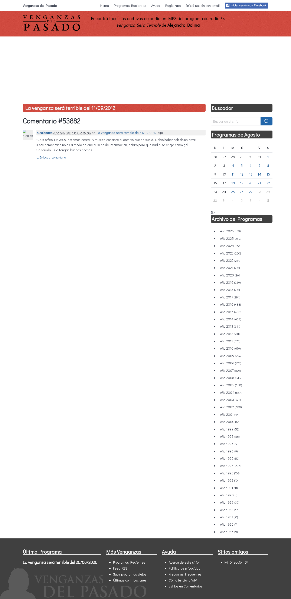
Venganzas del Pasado (40, 5)
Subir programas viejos (129, 574)
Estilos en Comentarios (185, 586)
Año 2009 (231, 355)
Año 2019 (230, 282)
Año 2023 (230, 253)
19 (241, 183)
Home (104, 5)
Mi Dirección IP (236, 562)
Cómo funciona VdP (183, 580)
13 (250, 174)
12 (241, 174)
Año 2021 (230, 267)
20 (250, 183)
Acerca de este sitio (184, 562)
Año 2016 (230, 304)
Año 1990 (228, 495)
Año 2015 (230, 312)
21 (259, 183)
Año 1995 (229, 458)
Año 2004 (231, 392)
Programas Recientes (130, 5)
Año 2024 (230, 245)
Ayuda (155, 5)
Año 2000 (230, 421)
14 (259, 174)
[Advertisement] (145, 68)
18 (233, 183)
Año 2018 (230, 289)
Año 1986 (229, 524)
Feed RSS (120, 568)
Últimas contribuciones (130, 580)
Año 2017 (230, 297)
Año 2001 (229, 414)
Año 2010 (230, 348)
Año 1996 (229, 451)
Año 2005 (231, 385)
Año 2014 (230, 319)
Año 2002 (231, 407)
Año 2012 (230, 333)
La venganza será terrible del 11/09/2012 (70, 108)
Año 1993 (230, 473)
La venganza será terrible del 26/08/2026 (60, 562)
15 (268, 174)
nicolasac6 (45, 132)
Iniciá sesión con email (203, 5)
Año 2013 (230, 326)
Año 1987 (229, 517)
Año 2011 (230, 341)
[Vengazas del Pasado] (51, 30)
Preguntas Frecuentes (185, 574)
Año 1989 (229, 502)
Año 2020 (230, 275)
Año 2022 (230, 260)
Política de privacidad (184, 568)
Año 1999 (229, 429)
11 (233, 174)
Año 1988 (229, 509)
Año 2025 (230, 238)
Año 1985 (229, 531)
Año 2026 (230, 231)
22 (268, 183)
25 (233, 191)
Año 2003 (230, 399)
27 (250, 191)
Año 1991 (229, 488)
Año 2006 (231, 377)
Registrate (173, 5)
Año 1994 (230, 465)
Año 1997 (229, 443)
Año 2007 (230, 370)
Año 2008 (230, 363)
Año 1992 (229, 480)
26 (241, 191)
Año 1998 (230, 436)
